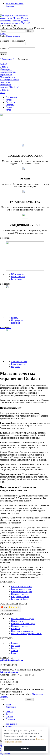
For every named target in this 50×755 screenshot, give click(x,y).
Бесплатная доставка (21, 589)
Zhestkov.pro (37, 694)
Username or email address (12, 41)
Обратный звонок (9, 672)
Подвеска (15, 366)
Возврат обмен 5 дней (21, 591)
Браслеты (15, 648)
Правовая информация (22, 631)
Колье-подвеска (18, 364)
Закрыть (4, 697)
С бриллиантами (19, 361)
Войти (3, 54)
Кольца (14, 643)
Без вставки (16, 279)
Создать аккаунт (14, 36)
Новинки (15, 323)
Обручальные (17, 274)
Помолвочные (18, 276)
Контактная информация (23, 623)
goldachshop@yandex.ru (11, 660)
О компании (17, 621)
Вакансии (15, 628)
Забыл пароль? (7, 59)
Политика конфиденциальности (26, 633)
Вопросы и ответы (20, 596)
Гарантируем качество (21, 586)
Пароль (4, 48)
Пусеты (14, 318)
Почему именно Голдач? (22, 618)
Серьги (14, 650)
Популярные (17, 320)
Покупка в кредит (19, 594)
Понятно (25, 748)
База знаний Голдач (20, 599)
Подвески (15, 645)
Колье (14, 653)
